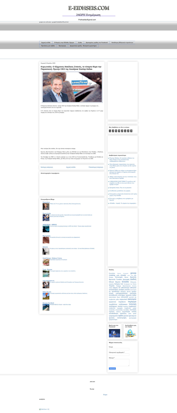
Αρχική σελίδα (45, 42)
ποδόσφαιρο (123, 304)
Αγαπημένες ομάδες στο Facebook (97, 42)
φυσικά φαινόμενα (129, 316)
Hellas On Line (47, 292)
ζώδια (134, 295)
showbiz (123, 275)
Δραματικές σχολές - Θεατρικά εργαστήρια (83, 46)
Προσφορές (62, 46)
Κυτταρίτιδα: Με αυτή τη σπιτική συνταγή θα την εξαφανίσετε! (65, 237)
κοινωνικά (124, 297)
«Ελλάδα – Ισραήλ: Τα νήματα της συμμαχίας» (123, 203)
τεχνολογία (126, 312)
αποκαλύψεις (113, 289)
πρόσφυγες (113, 306)
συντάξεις (126, 310)
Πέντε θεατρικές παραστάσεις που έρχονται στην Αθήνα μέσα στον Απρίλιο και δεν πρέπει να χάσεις (123, 165)
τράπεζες (123, 313)
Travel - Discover (47, 269)
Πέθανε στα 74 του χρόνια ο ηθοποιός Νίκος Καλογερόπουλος (65, 203)
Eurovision (112, 273)
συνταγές (133, 310)
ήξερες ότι (116, 288)
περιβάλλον (113, 304)
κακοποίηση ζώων (114, 297)
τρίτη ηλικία (132, 313)
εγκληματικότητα (121, 293)
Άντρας (111, 277)
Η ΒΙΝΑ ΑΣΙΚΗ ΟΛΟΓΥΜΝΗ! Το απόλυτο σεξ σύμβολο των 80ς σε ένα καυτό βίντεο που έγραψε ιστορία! (122, 183)
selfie (117, 275)
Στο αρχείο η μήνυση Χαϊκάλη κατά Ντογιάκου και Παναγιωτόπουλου (67, 282)
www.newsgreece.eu (48, 280)
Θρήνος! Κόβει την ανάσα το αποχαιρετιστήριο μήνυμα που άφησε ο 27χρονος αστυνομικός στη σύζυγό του (123, 172)
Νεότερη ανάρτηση (47, 167)
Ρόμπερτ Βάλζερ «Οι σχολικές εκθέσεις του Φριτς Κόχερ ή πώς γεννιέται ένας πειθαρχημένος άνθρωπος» (122, 159)
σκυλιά (120, 306)
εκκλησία (133, 293)
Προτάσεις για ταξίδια (48, 46)
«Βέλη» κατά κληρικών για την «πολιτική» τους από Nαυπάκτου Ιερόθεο (123, 177)
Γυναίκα (119, 279)
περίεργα (132, 301)
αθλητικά (133, 288)
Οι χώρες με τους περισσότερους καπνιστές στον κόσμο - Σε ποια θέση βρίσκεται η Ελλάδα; (72, 248)
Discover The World (48, 303)
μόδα (117, 299)
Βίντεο (126, 277)
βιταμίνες (123, 291)
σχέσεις (111, 312)
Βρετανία (112, 279)
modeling (112, 275)
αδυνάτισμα (125, 288)
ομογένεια (112, 302)
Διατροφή (126, 279)
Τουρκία (111, 286)
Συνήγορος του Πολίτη (130, 284)
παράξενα (122, 302)
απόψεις (122, 289)
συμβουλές (132, 306)
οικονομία (132, 299)
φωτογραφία (132, 318)
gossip (133, 273)
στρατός (125, 306)
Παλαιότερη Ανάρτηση (96, 167)
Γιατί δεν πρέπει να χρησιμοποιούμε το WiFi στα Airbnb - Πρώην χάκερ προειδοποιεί (70, 226)
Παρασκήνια (46, 202)
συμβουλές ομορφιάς (116, 308)
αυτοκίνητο (115, 291)
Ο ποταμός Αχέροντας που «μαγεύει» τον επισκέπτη (62, 271)
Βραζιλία (133, 277)
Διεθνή (133, 279)
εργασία (129, 295)
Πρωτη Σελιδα (47, 213)
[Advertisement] (72, 54)
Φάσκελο (45, 247)
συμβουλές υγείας (130, 308)
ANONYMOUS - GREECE (50, 224)
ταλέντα (118, 311)
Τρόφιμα (118, 286)
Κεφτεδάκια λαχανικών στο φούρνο (58, 259)
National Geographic (122, 273)
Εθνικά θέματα (114, 282)
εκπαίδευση (113, 295)
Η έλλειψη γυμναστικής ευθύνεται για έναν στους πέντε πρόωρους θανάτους (68, 293)
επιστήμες (121, 295)
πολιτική (132, 304)
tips (135, 275)
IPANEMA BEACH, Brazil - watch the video (60, 304)
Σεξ (122, 284)
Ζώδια (80, 42)
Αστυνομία (119, 277)
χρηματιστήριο (113, 319)
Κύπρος (117, 284)
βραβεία (134, 291)
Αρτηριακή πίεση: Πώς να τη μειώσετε (120, 187)
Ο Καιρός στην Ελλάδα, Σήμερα (64, 42)
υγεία (120, 315)
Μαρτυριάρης (46, 236)
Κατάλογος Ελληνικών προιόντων (122, 42)
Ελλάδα (125, 282)
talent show (130, 275)
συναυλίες (112, 310)
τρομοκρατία (113, 316)
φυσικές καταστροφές (117, 318)
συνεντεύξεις (119, 310)
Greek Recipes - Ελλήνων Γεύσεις (52, 258)
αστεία (127, 289)
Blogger (105, 394)
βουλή (129, 291)
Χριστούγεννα (127, 286)
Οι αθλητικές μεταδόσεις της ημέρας (120, 190)
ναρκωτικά (123, 299)
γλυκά (111, 293)
